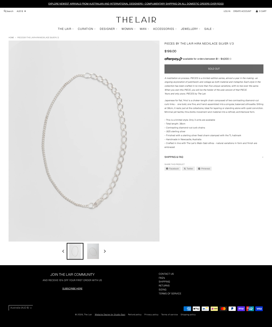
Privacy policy (151, 314)
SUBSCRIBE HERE (72, 288)
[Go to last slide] (63, 251)
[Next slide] (104, 251)
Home (11, 37)
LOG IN (227, 11)
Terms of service (169, 314)
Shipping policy (188, 314)
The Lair (88, 314)
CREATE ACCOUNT (242, 11)
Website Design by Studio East (110, 314)
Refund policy (135, 314)
